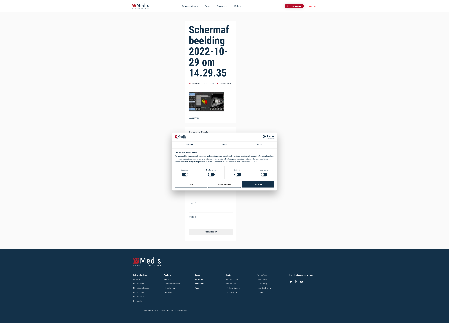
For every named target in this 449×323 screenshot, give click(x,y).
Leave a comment (225, 83)
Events (207, 6)
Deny (191, 184)
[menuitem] (310, 6)
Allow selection (224, 184)
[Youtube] (301, 281)
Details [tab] (224, 145)
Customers (221, 6)
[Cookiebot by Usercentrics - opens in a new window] (264, 137)
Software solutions (189, 6)
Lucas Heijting (195, 83)
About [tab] (259, 145)
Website (192, 216)
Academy (194, 118)
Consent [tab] (189, 145)
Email (192, 203)
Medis (236, 6)
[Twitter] (291, 281)
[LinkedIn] (296, 281)
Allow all (258, 184)
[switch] (211, 174)
